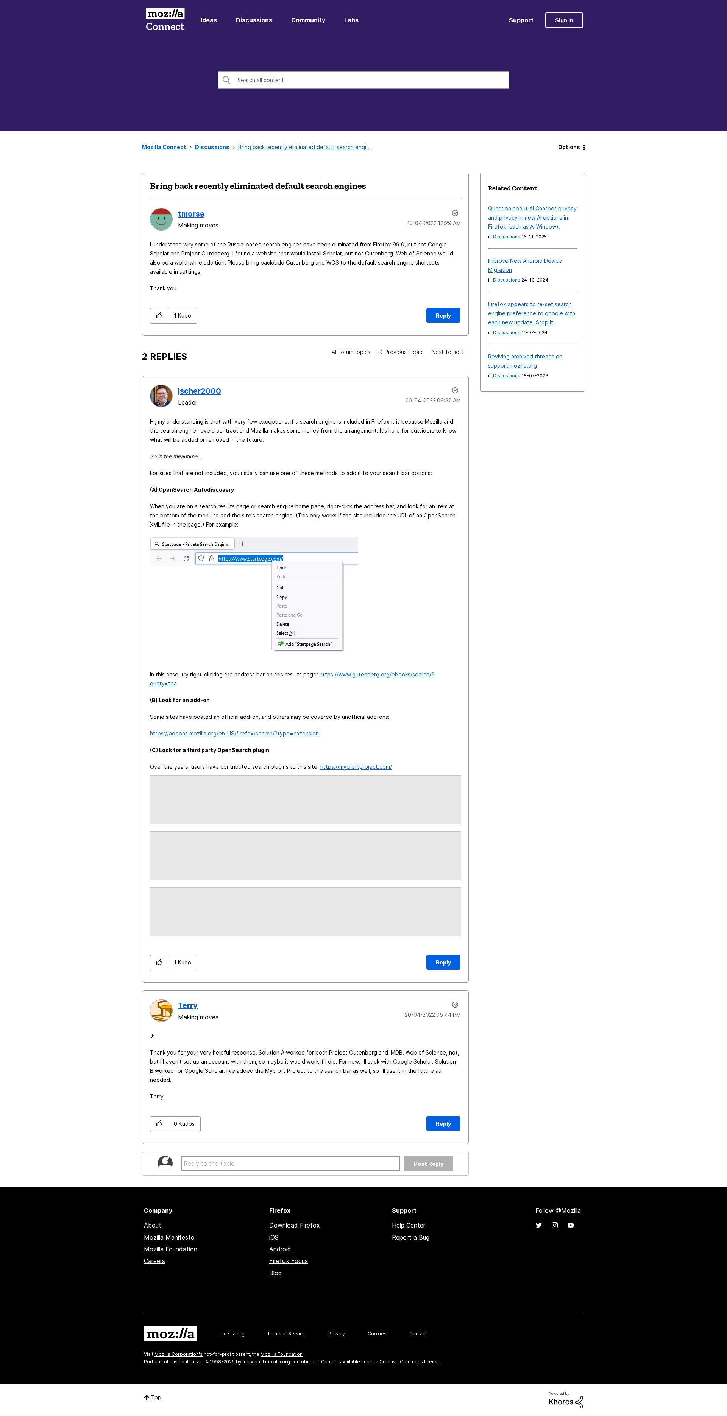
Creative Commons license (409, 1362)
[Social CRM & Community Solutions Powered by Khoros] (566, 1399)
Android (280, 1249)
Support (521, 20)
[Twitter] (538, 1225)
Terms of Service (286, 1334)
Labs (351, 20)
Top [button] (156, 1397)
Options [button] (569, 147)
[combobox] (363, 80)
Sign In (564, 20)
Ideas (209, 20)
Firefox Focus (288, 1261)
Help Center (408, 1225)
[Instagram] (554, 1225)
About (152, 1225)
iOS (274, 1237)
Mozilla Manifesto (169, 1237)
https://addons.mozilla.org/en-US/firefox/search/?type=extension (234, 733)
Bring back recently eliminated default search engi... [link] (304, 147)
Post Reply (428, 1164)
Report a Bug (410, 1237)
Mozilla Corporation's (178, 1354)
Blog (275, 1273)
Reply (443, 315)
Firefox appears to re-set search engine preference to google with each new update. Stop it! (531, 313)
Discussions (254, 20)
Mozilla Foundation (170, 1249)
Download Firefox (294, 1225)
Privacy (336, 1334)
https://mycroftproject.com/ (356, 766)
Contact (418, 1334)
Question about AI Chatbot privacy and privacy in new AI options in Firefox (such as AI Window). (532, 217)
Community (308, 20)
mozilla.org (232, 1334)
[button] (159, 315)
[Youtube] (570, 1225)
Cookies (377, 1334)
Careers (154, 1261)
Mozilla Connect (165, 20)
